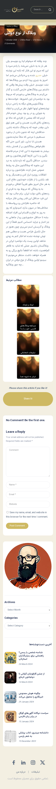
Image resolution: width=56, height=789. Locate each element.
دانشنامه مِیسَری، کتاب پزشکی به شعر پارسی (34, 734)
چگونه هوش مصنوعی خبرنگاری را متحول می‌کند (31, 695)
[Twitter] (42, 762)
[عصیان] (14, 10)
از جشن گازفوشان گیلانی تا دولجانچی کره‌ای (32, 675)
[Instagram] (33, 762)
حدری (39, 75)
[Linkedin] (23, 762)
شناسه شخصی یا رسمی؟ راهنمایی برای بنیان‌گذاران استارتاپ (31, 656)
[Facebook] (13, 762)
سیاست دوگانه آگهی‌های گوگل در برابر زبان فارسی (33, 714)
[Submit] (50, 9)
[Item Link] (10, 658)
